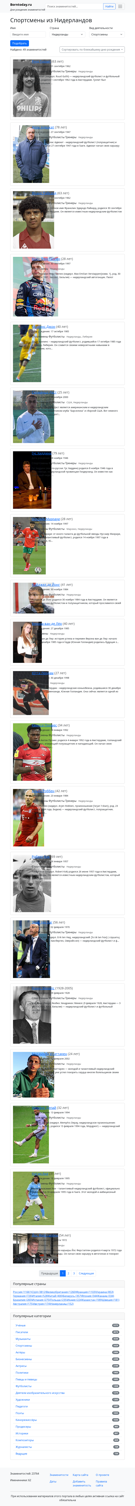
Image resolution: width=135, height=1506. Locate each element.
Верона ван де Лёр (47, 623)
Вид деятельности (101, 28)
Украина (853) (105, 1292)
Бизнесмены (24, 1359)
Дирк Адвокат (43, 127)
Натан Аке (40, 1173)
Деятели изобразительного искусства (40, 1393)
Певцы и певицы (26, 1379)
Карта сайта (80, 1475)
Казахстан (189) (92, 1300)
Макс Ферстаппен (46, 259)
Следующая (86, 1273)
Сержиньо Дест (44, 392)
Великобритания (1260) (61, 1292)
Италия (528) (40, 1296)
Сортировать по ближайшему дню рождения (91, 49)
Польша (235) (58, 1300)
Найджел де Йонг (46, 584)
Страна (54, 28)
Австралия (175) (23, 1304)
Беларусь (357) (72, 1296)
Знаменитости (59, 1475)
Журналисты (24, 1447)
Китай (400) (55, 1296)
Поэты (20, 1413)
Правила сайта (101, 1483)
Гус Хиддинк (42, 453)
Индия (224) (74, 1300)
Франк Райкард (44, 193)
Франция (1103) (86, 1292)
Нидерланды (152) (62, 1304)
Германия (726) (22, 1296)
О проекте (102, 1475)
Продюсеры (23, 1426)
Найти (109, 6)
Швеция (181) (110, 1300)
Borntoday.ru (21, 4)
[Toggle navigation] (120, 6)
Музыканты (23, 1339)
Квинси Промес (44, 725)
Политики (22, 1372)
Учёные (21, 1325)
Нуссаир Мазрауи (46, 519)
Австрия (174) (42, 1304)
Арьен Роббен (43, 791)
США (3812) (39, 1292)
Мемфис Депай (44, 1107)
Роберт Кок (41, 856)
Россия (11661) (22, 1292)
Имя (13, 28)
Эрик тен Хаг (42, 922)
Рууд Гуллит (41, 61)
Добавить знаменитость (82, 1483)
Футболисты (23, 1386)
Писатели (22, 1332)
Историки (22, 1433)
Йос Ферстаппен (45, 1235)
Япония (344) (90, 1296)
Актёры (20, 1352)
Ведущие (21, 1453)
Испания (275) (41, 1300)
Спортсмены (24, 1345)
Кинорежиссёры (26, 1420)
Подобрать (19, 43)
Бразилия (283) (22, 1300)
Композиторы (25, 1440)
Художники (23, 1399)
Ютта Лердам (43, 673)
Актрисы (21, 1366)
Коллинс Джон (43, 326)
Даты (53, 1481)
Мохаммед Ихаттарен (49, 1054)
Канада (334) (106, 1296)
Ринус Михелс (43, 988)
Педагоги (22, 1406)
